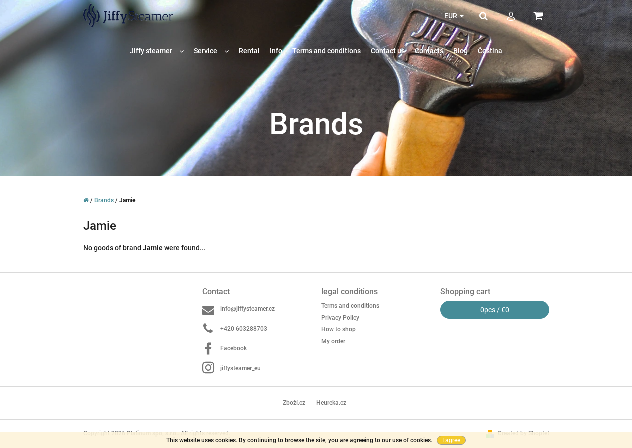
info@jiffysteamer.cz (247, 309)
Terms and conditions (350, 306)
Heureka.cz (331, 403)
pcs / (494, 310)
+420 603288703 (243, 329)
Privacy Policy (340, 318)
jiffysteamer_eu (240, 368)
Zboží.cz (294, 403)
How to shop (338, 329)
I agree (451, 440)
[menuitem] (157, 51)
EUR (451, 16)
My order (333, 341)
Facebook (233, 348)
